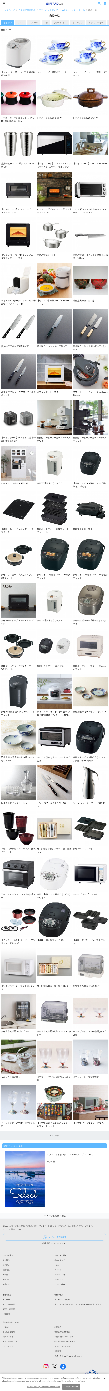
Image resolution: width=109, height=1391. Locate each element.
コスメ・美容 (59, 1284)
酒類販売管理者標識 (62, 1331)
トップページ (8, 9)
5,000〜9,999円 (9, 1309)
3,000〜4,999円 (9, 1304)
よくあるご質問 (9, 1331)
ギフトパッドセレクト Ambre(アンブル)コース (62, 9)
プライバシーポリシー (63, 1346)
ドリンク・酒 (59, 1274)
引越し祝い (7, 1284)
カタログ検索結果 (26, 9)
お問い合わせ (8, 1336)
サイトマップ (8, 1346)
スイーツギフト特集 (62, 1299)
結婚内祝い (7, 1269)
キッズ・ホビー (96, 22)
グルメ (21, 22)
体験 (46, 22)
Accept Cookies (71, 1386)
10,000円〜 (7, 1314)
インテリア (77, 22)
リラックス (58, 1279)
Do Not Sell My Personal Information (43, 1386)
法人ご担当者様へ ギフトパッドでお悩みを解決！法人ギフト (77, 1304)
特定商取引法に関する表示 (64, 1341)
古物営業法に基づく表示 (63, 1336)
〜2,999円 (7, 1299)
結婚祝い (6, 1265)
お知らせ (6, 1327)
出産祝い (6, 1274)
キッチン (7, 22)
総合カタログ (59, 1260)
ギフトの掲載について (11, 1341)
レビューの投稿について (12, 1229)
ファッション (60, 22)
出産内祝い (7, 1279)
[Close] (104, 1378)
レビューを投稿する (58, 1236)
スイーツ (34, 22)
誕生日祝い (7, 1260)
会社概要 (57, 1351)
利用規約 (57, 1327)
